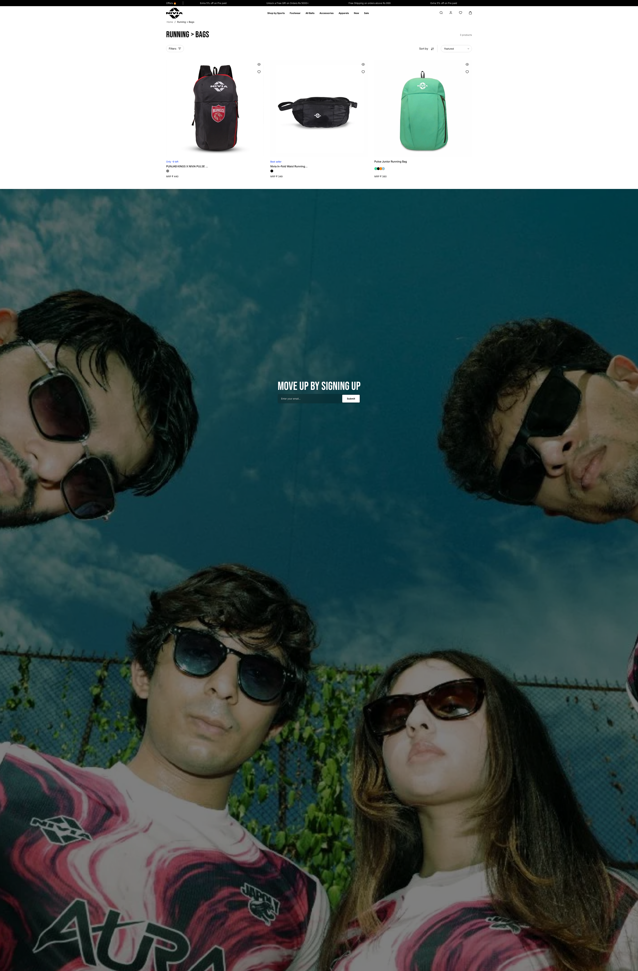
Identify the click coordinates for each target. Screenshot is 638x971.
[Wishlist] (259, 72)
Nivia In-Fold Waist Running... (289, 166)
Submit (351, 398)
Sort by (423, 48)
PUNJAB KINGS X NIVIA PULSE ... (187, 166)
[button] (276, 13)
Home (170, 21)
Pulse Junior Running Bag (390, 161)
